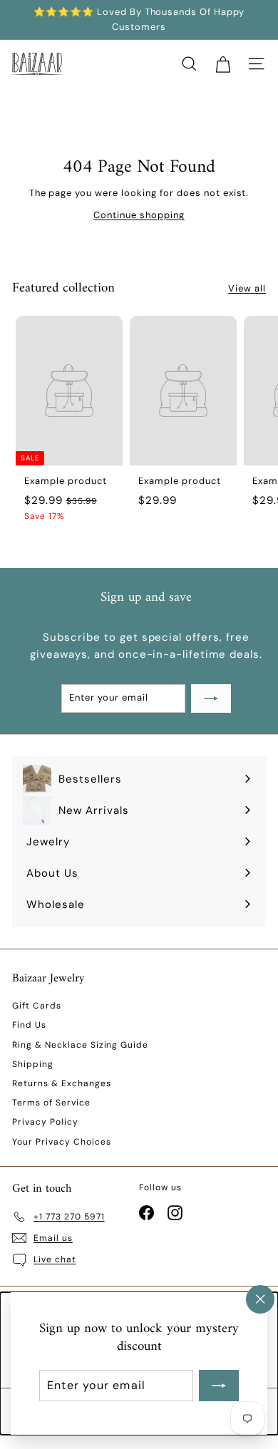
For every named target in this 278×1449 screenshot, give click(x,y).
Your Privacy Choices (61, 1142)
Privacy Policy (45, 1122)
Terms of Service (51, 1102)
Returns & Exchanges (61, 1083)
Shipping (32, 1064)
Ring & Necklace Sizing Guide (80, 1045)
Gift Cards (36, 1005)
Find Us (29, 1025)
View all (247, 288)
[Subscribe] (219, 1385)
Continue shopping (139, 215)
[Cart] (223, 64)
